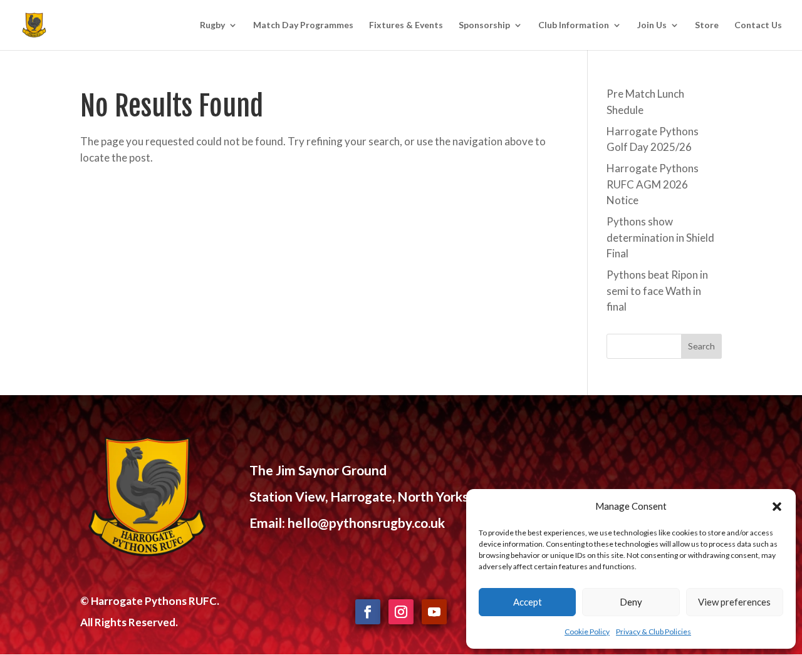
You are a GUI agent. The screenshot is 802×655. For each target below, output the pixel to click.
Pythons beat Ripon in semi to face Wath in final (657, 290)
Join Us (652, 25)
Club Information (573, 25)
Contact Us (758, 25)
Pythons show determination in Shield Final (660, 237)
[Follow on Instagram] (401, 611)
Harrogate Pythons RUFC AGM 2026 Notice (653, 184)
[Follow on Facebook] (367, 611)
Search (701, 346)
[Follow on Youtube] (434, 611)
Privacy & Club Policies (653, 631)
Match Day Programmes (303, 25)
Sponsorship (484, 25)
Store (707, 25)
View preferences (734, 601)
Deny (631, 601)
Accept (527, 601)
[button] (777, 506)
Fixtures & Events (406, 25)
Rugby (212, 25)
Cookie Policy (587, 631)
